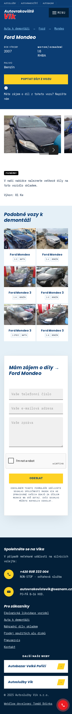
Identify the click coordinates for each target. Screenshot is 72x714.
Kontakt (9, 647)
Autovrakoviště (29, 3)
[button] (53, 150)
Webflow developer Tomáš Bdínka (28, 703)
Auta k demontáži (17, 28)
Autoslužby (10, 3)
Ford (42, 28)
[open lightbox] (32, 134)
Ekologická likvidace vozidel (26, 613)
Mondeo (59, 28)
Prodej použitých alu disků (25, 633)
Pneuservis (12, 640)
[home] (36, 14)
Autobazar (48, 3)
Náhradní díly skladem (21, 626)
